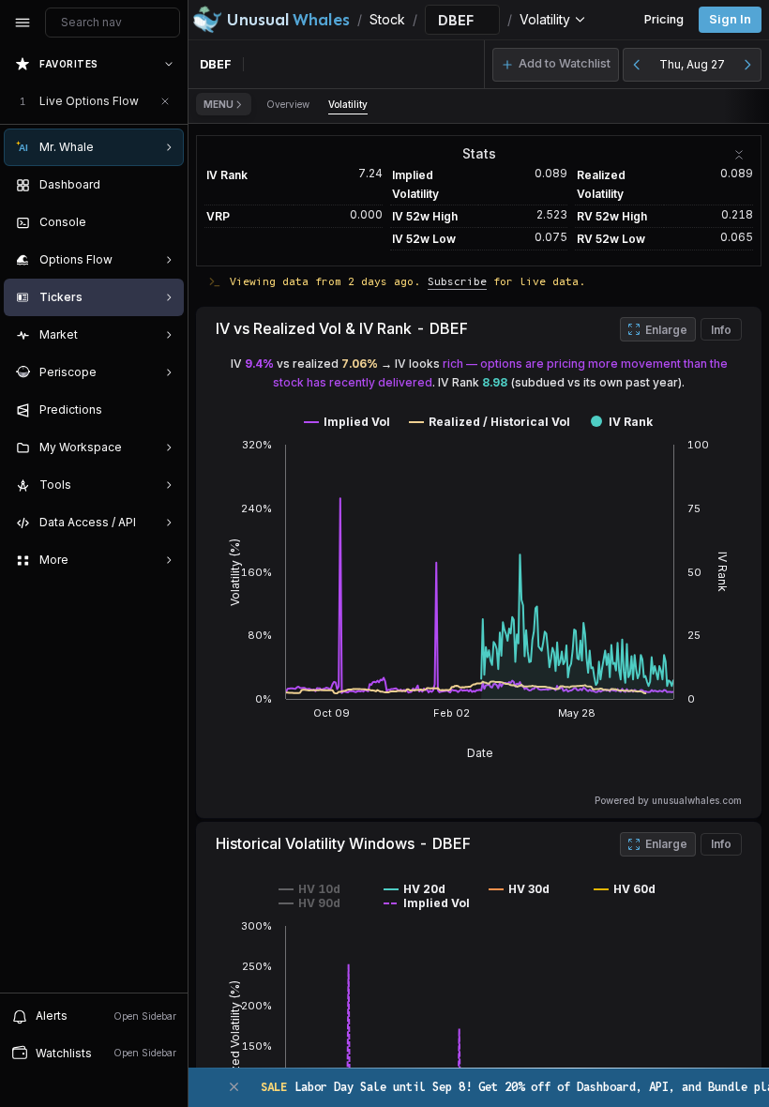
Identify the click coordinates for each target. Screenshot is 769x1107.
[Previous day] (636, 64)
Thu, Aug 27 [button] (692, 64)
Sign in (730, 19)
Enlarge (666, 330)
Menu (219, 104)
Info (721, 330)
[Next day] (747, 64)
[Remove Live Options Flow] (165, 101)
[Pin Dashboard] (165, 185)
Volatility (348, 104)
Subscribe (457, 281)
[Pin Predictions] (165, 410)
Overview (287, 104)
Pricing (664, 19)
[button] (556, 65)
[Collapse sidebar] (23, 23)
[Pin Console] (165, 222)
